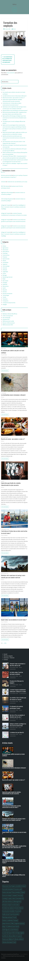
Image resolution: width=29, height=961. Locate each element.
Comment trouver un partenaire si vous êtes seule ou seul (17, 664)
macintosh (18, 911)
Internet (5, 268)
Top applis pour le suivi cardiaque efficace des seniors (13, 875)
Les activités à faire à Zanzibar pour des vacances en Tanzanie (18, 698)
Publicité (5, 284)
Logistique (5, 271)
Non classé (5, 280)
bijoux (23, 892)
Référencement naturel (13, 926)
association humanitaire (8, 889)
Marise (14, 29)
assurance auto (18, 889)
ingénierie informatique (7, 192)
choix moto (20, 895)
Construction (6, 255)
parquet (16, 920)
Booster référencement (9, 323)
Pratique (5, 282)
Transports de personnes (9, 302)
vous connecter (11, 72)
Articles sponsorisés (6, 175)
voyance (19, 936)
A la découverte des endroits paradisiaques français (16, 707)
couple (9, 898)
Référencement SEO (8, 325)
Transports (5, 301)
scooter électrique (7, 933)
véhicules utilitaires (18, 939)
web (15, 942)
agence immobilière (16, 886)
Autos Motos (6, 251)
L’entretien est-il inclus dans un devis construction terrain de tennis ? (14, 532)
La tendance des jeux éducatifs (17, 732)
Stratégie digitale (20, 933)
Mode (4, 279)
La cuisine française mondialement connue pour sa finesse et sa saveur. (18, 690)
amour (24, 886)
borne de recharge (7, 895)
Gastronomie (6, 259)
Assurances (5, 249)
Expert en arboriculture (14, 904)
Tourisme (5, 299)
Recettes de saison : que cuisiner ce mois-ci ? (14, 97)
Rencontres (6, 286)
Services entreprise (7, 293)
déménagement (17, 901)
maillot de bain (6, 914)
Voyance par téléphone (8, 939)
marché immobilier (15, 914)
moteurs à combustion (8, 920)
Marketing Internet (7, 277)
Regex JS (5, 926)
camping (14, 895)
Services (5, 291)
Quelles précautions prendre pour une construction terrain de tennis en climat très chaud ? (14, 137)
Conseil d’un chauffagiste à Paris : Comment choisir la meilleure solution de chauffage (13, 207)
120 (5, 643)
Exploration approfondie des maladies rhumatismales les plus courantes (11, 484)
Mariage (5, 275)
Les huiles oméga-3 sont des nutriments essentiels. (16, 673)
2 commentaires (22, 693)
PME (12, 923)
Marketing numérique (7, 917)
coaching (5, 898)
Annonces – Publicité (9, 657)
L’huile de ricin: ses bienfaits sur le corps (17, 181)
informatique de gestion (7, 199)
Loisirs (4, 273)
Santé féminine (14, 929)
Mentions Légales (8, 656)
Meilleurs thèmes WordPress (10, 314)
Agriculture (5, 248)
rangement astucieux (19, 923)
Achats (4, 246)
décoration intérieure (7, 901)
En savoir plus (5, 370)
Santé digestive (6, 929)
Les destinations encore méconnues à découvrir (15, 96)
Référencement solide (8, 321)
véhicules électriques (7, 942)
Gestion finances (19, 908)
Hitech (4, 260)
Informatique (6, 266)
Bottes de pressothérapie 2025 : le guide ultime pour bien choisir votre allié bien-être (14, 846)
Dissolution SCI (20, 898)
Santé (4, 288)
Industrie (5, 264)
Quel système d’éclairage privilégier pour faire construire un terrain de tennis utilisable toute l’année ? (14, 117)
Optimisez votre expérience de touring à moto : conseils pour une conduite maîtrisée (13, 576)
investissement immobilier (8, 911)
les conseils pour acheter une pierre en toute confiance (12, 351)
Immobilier (5, 262)
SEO (13, 933)
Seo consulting (6, 317)
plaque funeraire (6, 923)
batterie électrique (7, 892)
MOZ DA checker (5, 186)
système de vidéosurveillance (9, 936)
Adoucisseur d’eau (7, 886)
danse (14, 898)
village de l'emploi (5, 205)
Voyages (5, 304)
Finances (5, 257)
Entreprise (5, 904)
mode (15, 917)
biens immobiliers (16, 892)
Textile (4, 297)
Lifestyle (5, 269)
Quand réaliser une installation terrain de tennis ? (15, 110)
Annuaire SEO (6, 319)
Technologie (6, 295)
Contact (6, 659)
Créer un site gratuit (8, 315)
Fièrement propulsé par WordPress (10, 954)
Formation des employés (8, 908)
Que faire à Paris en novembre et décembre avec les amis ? (17, 716)
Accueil (5, 654)
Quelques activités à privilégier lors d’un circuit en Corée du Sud (18, 725)
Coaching (5, 253)
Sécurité (5, 290)
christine (3, 181)
